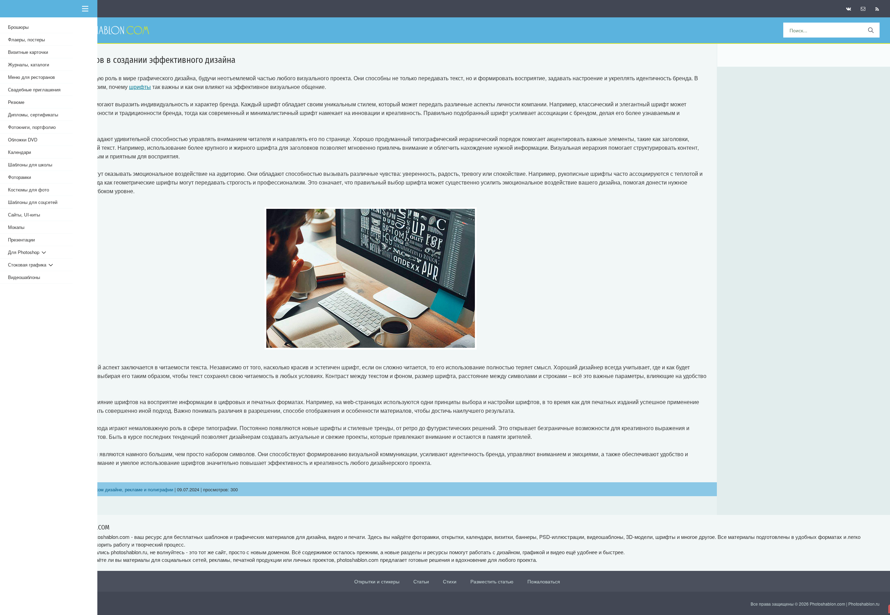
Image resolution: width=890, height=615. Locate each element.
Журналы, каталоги (28, 64)
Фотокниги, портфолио (32, 127)
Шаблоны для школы (30, 164)
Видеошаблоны (24, 277)
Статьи (421, 581)
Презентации (21, 239)
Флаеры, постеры (26, 39)
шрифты (140, 87)
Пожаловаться (543, 581)
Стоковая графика (28, 264)
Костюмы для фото (28, 189)
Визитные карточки (28, 52)
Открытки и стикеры (376, 581)
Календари (19, 152)
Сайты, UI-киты (24, 214)
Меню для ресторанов (31, 77)
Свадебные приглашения (34, 89)
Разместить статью (491, 581)
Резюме (16, 102)
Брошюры (18, 27)
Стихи (449, 581)
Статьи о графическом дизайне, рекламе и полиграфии (114, 489)
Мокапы (16, 227)
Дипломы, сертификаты (33, 114)
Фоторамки (19, 177)
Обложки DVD (23, 139)
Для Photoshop (25, 252)
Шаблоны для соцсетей (32, 202)
